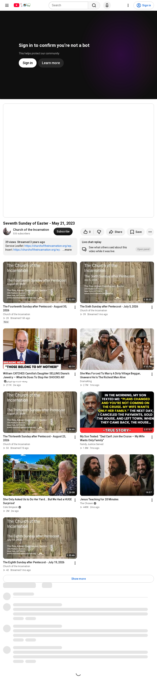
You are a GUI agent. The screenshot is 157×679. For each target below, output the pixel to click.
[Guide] (7, 5)
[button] (117, 246)
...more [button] (67, 249)
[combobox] (69, 5)
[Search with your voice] (107, 5)
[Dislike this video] (99, 232)
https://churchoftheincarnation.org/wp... (49, 245)
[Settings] (128, 5)
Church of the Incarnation (31, 229)
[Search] (94, 5)
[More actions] (150, 232)
